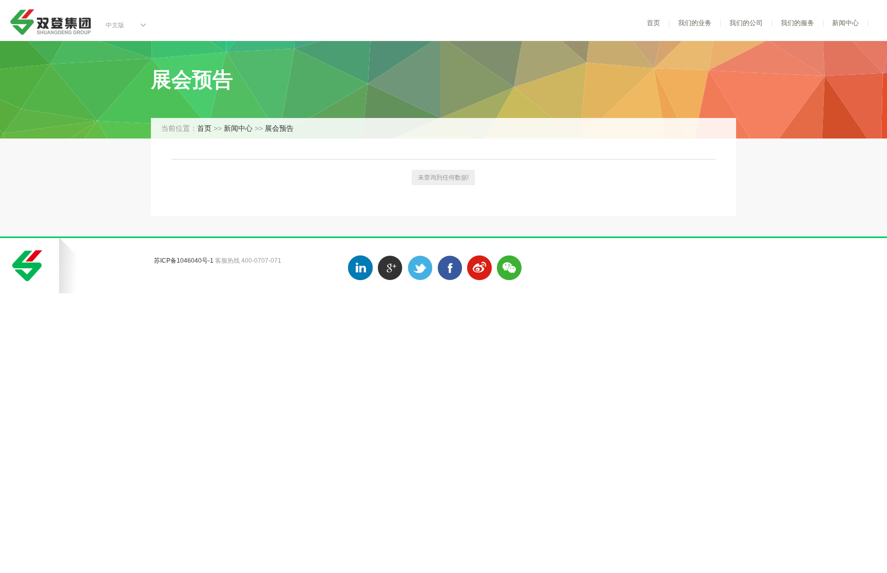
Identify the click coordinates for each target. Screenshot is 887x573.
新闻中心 (845, 23)
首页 (653, 23)
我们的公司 (746, 23)
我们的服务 (797, 23)
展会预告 (279, 128)
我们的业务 (694, 23)
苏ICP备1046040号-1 (184, 260)
